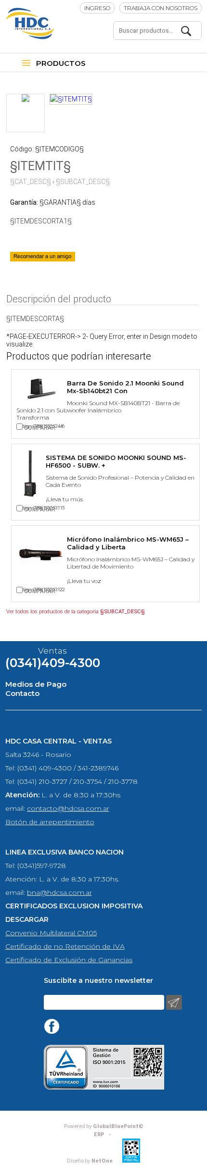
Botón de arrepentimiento (49, 822)
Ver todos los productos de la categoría (75, 611)
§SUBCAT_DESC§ (83, 182)
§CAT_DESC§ (30, 182)
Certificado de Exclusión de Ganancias (68, 959)
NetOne (90, 1161)
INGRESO (97, 8)
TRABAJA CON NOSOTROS (160, 8)
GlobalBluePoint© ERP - (103, 1130)
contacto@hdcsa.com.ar (68, 808)
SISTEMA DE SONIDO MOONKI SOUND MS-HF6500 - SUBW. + (116, 461)
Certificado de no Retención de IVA (65, 946)
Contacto (22, 693)
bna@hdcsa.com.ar (59, 892)
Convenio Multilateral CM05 (51, 933)
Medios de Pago (35, 684)
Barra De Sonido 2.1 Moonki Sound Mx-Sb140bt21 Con (125, 387)
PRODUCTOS (61, 63)
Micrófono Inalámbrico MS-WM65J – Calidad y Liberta (128, 543)
